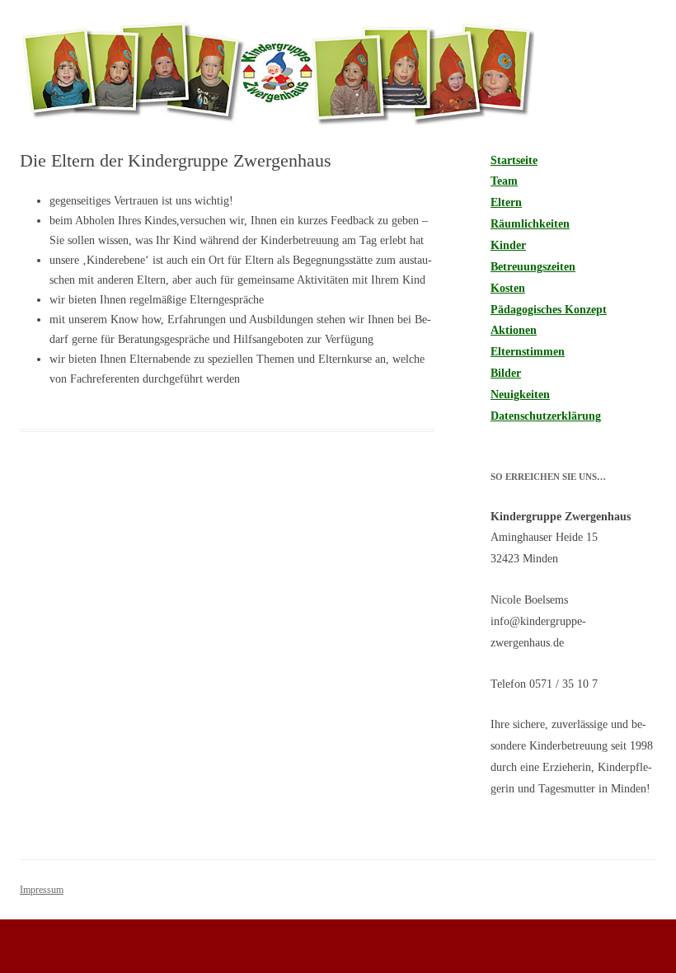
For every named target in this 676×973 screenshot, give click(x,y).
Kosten (508, 288)
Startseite (514, 160)
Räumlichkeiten (530, 224)
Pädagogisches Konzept (549, 309)
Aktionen (514, 330)
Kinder (508, 245)
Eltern (506, 202)
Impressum (41, 889)
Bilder (506, 373)
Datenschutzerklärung (546, 416)
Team (504, 181)
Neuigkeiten (520, 394)
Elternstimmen (528, 351)
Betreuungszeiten (533, 267)
